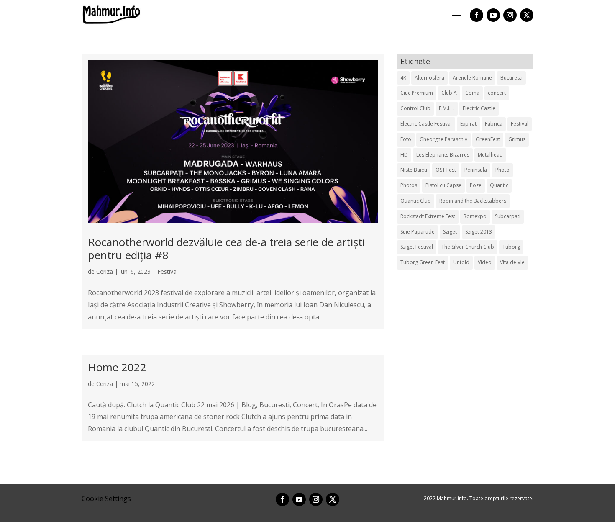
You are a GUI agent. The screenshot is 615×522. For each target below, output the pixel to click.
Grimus (516, 139)
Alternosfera (429, 77)
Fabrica (493, 123)
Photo (502, 169)
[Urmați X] (526, 15)
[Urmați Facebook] (476, 15)
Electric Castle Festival (426, 123)
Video (485, 262)
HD (404, 154)
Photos (408, 185)
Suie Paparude (417, 231)
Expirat (468, 123)
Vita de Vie (512, 262)
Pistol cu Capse (443, 185)
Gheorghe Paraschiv (443, 139)
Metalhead (490, 154)
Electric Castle (479, 108)
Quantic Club (415, 200)
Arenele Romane (472, 77)
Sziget (450, 231)
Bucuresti (511, 77)
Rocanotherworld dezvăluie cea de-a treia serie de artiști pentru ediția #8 (226, 248)
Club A (449, 92)
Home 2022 (117, 367)
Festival (167, 271)
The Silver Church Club (467, 246)
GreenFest (488, 139)
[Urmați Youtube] (493, 15)
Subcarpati (507, 216)
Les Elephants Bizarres (442, 154)
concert (497, 92)
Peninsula (475, 169)
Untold (461, 262)
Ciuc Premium (416, 92)
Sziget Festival (416, 246)
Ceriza (104, 271)
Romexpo (475, 216)
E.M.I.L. (446, 108)
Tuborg (511, 246)
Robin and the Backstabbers (472, 200)
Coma (472, 92)
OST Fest (446, 169)
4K (403, 77)
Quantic (499, 185)
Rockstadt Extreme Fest (427, 216)
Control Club (415, 108)
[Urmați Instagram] (510, 15)
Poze (476, 185)
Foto (405, 139)
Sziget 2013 (478, 231)
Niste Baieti (413, 169)
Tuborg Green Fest (422, 262)
